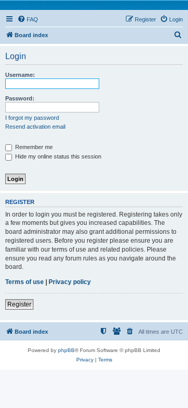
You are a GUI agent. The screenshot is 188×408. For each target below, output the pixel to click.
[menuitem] (27, 19)
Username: (20, 75)
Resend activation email (35, 126)
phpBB (66, 350)
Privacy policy (70, 282)
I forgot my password (32, 118)
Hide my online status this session (57, 156)
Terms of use (24, 282)
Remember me (33, 147)
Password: (19, 98)
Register (19, 304)
